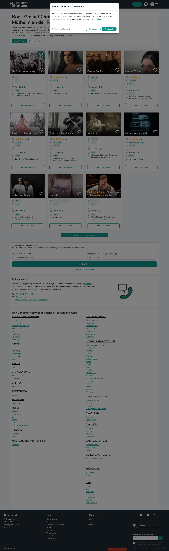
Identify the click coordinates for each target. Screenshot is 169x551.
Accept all (109, 29)
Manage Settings (61, 29)
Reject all (93, 29)
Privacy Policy (95, 19)
